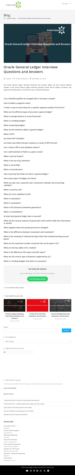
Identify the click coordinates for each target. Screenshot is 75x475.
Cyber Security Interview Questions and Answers (18, 407)
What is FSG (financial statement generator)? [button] (22, 207)
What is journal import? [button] (13, 156)
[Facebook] (34, 471)
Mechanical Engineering (10, 435)
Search (6, 327)
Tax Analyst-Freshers (10, 426)
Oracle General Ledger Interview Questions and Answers (34, 18)
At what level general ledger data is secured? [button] (22, 216)
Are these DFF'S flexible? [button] (14, 138)
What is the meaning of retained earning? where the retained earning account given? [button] (36, 237)
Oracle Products (21, 79)
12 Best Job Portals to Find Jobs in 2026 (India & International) (21, 400)
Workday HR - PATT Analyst (11, 449)
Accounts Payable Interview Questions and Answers (19, 411)
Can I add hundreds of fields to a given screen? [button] (23, 152)
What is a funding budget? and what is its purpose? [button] (25, 261)
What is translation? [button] (12, 198)
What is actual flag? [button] (12, 165)
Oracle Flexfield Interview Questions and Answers (60, 315)
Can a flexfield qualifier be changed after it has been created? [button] (29, 98)
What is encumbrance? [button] (13, 169)
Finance (17, 287)
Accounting (10, 287)
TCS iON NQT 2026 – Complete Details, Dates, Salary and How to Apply (24, 404)
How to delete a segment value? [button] (17, 103)
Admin (8, 79)
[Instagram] (31, 471)
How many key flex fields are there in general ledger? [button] (26, 174)
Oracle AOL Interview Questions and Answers (37, 315)
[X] (41, 471)
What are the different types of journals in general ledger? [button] (28, 112)
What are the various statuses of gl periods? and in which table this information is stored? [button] (37, 222)
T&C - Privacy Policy (48, 467)
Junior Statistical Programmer (12, 444)
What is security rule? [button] (13, 189)
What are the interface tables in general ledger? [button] (23, 129)
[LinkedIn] (37, 471)
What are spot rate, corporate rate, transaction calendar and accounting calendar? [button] (34, 184)
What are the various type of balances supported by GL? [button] (27, 256)
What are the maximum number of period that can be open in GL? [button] (31, 243)
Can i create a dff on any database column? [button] (22, 147)
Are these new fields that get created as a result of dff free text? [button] (30, 143)
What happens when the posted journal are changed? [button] (26, 227)
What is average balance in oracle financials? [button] (22, 116)
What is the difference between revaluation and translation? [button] (29, 232)
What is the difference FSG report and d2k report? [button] (25, 252)
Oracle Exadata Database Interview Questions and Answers (14, 316)
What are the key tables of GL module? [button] (20, 248)
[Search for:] (69, 4)
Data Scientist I (8, 458)
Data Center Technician (10, 440)
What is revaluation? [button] (12, 203)
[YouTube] (27, 471)
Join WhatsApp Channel (38, 279)
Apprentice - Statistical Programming (14, 453)
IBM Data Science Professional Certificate (15, 414)
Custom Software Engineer (11, 430)
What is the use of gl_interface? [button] (17, 160)
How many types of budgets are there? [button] (20, 178)
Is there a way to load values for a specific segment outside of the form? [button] (34, 107)
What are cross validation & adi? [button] (17, 194)
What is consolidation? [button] (13, 212)
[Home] (4, 18)
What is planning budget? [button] (14, 125)
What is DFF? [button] (9, 134)
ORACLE (22, 287)
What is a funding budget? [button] (14, 121)
